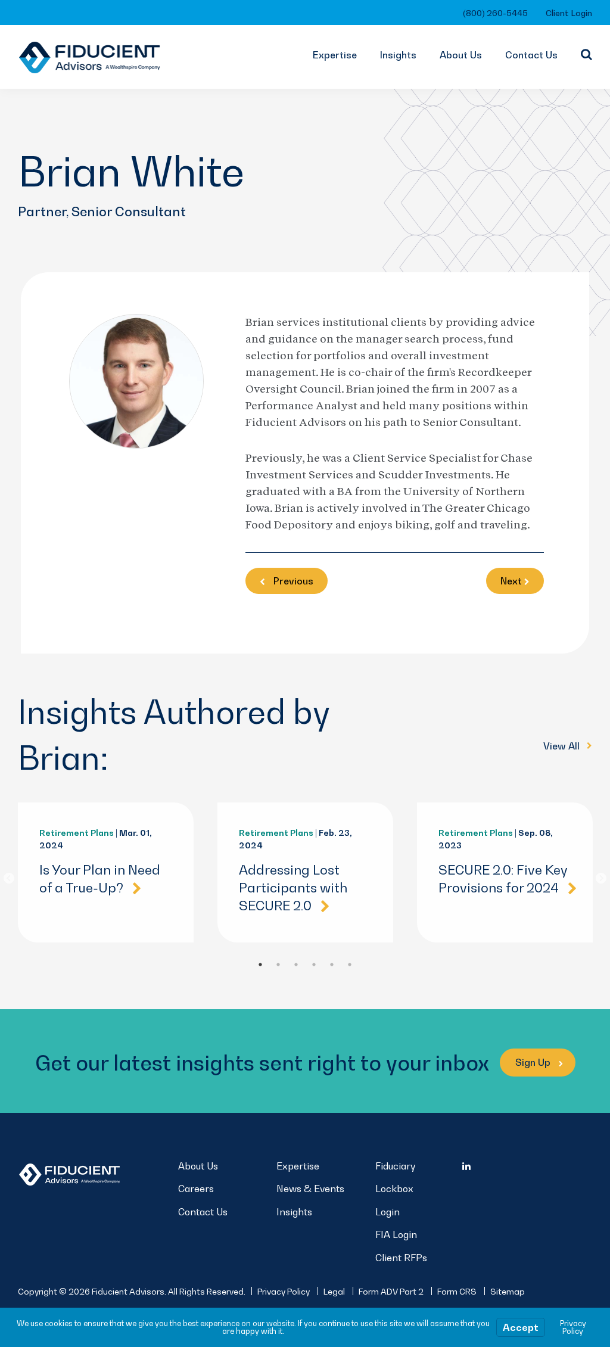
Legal (334, 1291)
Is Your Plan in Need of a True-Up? (99, 878)
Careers (196, 1188)
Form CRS (457, 1291)
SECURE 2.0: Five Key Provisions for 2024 (503, 878)
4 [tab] (314, 964)
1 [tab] (260, 964)
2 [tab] (278, 964)
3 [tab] (296, 964)
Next (601, 879)
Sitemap (507, 1291)
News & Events (310, 1188)
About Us (461, 55)
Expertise (335, 55)
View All (562, 746)
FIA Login (396, 1234)
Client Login (569, 13)
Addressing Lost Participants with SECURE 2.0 (293, 887)
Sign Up (534, 1062)
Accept (521, 1327)
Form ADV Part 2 (391, 1291)
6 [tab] (350, 964)
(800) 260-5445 (495, 13)
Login (387, 1212)
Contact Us (531, 55)
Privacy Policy (283, 1291)
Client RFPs (401, 1258)
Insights (398, 55)
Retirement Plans (76, 833)
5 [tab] (332, 964)
